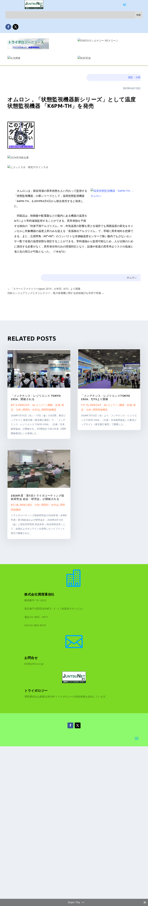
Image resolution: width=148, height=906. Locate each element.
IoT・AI (30, 405)
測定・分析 (134, 77)
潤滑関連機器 (48, 409)
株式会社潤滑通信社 (39, 594)
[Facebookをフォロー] (8, 27)
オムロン (132, 277)
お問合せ (31, 657)
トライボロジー (36, 690)
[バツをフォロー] (15, 27)
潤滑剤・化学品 (31, 409)
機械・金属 (53, 405)
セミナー (41, 405)
